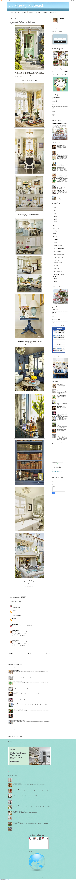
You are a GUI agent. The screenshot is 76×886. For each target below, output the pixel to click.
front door (34, 80)
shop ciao (24, 12)
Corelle (53, 313)
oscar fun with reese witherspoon (59, 248)
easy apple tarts (55, 340)
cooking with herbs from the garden (59, 254)
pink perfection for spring (60, 190)
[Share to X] (23, 596)
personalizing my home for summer (62, 156)
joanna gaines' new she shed (17, 822)
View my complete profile (56, 28)
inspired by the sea (59, 162)
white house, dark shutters (58, 271)
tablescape (54, 115)
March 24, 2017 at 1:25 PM (16, 646)
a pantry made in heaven (16, 778)
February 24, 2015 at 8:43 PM (16, 607)
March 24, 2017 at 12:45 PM (16, 627)
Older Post (48, 653)
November (56, 225)
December (56, 224)
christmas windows (16, 687)
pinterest (31, 12)
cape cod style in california (58, 245)
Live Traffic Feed (58, 328)
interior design (21, 597)
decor (16, 597)
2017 (54, 219)
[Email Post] (19, 595)
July (55, 231)
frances (13, 604)
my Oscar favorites (57, 249)
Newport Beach (54, 101)
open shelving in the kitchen (58, 243)
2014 (54, 278)
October (55, 227)
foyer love (14, 676)
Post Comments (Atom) (15, 655)
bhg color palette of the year (58, 262)
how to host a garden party (60, 167)
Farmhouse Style (54, 100)
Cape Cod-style (30, 72)
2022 (54, 211)
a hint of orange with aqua (58, 246)
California (13, 597)
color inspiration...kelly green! (17, 681)
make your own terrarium (57, 240)
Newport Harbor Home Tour (56, 102)
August (55, 230)
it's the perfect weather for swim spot (59, 259)
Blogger (42, 877)
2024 (54, 208)
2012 (54, 281)
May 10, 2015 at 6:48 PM (15, 621)
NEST (53, 316)
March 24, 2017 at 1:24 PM (16, 637)
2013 (54, 279)
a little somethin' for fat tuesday (58, 257)
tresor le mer (59, 195)
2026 (54, 205)
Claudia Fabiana (14, 630)
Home (29, 653)
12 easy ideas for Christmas (17, 783)
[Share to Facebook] (24, 596)
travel (53, 117)
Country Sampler (54, 98)
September (56, 228)
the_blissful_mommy (15, 624)
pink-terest (14, 698)
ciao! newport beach (26, 5)
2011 (54, 283)
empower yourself (56, 268)
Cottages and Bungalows (56, 97)
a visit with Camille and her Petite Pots (18, 709)
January (55, 276)
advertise (17, 12)
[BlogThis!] (22, 596)
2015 (54, 222)
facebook (38, 12)
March (55, 237)
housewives (54, 112)
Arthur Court (54, 310)
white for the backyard (56, 346)
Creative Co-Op (54, 315)
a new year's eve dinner (16, 827)
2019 (54, 216)
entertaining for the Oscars (58, 253)
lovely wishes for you (57, 260)
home (11, 12)
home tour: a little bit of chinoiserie (59, 274)
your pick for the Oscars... (57, 251)
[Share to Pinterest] (25, 596)
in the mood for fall (59, 150)
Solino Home (54, 105)
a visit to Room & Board (57, 263)
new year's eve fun (15, 816)
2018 (54, 218)
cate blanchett (56, 265)
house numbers (56, 272)
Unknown (13, 610)
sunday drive (56, 266)
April (55, 236)
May (55, 234)
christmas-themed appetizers (17, 789)
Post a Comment (13, 649)
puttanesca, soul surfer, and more (17, 714)
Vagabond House (54, 107)
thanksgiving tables (16, 670)
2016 (54, 221)
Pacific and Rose (54, 104)
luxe (24, 597)
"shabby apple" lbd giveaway (17, 692)
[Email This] (21, 596)
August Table (54, 312)
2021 (54, 213)
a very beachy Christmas (16, 703)
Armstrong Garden (55, 309)
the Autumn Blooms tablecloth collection (59, 123)
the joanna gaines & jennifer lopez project (19, 720)
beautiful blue (21, 341)
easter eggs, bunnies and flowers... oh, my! (19, 811)
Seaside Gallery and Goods (56, 319)
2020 (54, 215)
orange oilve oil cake (57, 269)
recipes (53, 114)
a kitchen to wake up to (57, 256)
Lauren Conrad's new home (57, 335)
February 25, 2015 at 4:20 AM (16, 615)
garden (53, 109)
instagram (44, 12)
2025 (54, 207)
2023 (54, 210)
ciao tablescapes (54, 12)
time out (55, 242)
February (55, 239)
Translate (59, 463)
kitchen (30, 214)
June (55, 233)
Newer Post (11, 653)
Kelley (13, 618)
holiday (53, 111)
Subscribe (60, 41)
